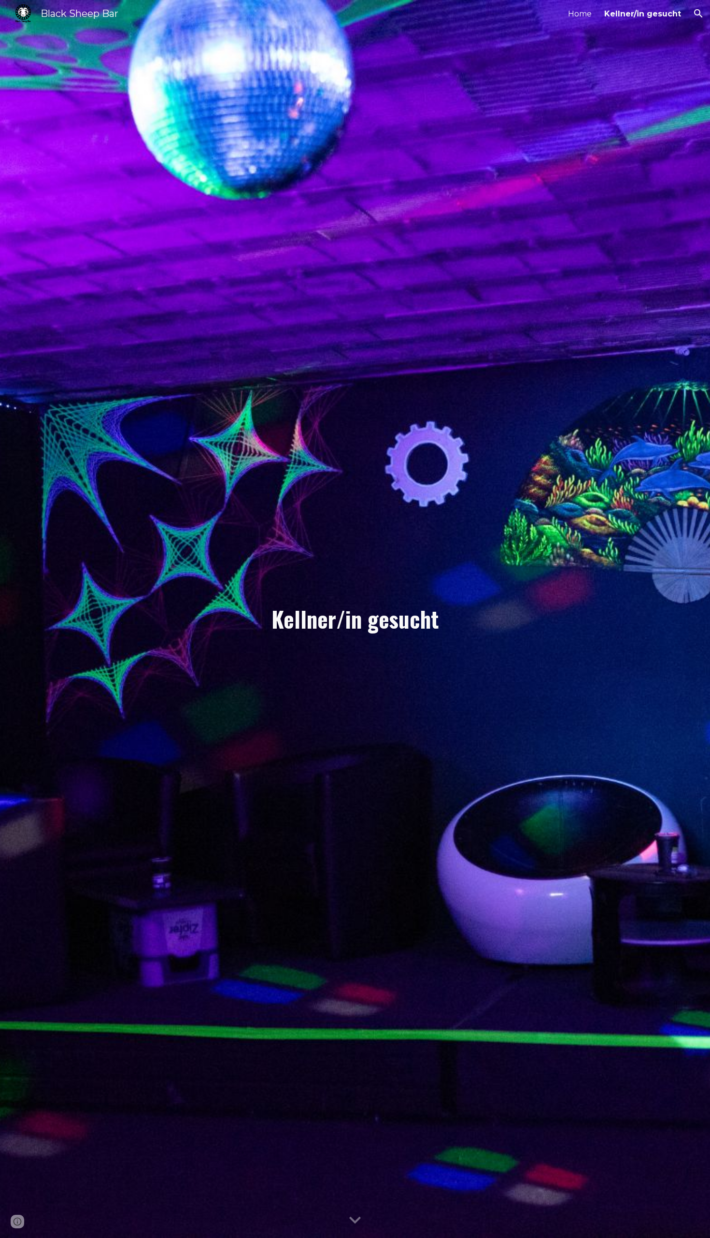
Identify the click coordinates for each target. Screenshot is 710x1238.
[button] (698, 13)
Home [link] (580, 13)
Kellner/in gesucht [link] (642, 13)
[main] (355, 619)
